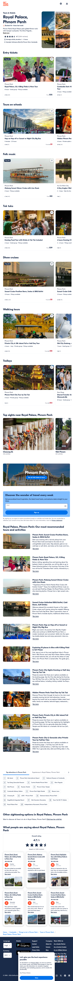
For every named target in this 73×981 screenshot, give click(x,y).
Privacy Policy (36, 950)
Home (5, 932)
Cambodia (12, 932)
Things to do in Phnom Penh (28, 932)
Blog (47, 950)
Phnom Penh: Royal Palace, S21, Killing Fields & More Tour (13, 857)
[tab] (16, 772)
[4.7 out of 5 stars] (10, 36)
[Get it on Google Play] (23, 945)
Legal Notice (35, 947)
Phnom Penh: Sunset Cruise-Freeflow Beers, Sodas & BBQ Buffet (35, 895)
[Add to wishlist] (52, 59)
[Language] (60, 3)
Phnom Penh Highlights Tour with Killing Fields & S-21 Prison (59, 857)
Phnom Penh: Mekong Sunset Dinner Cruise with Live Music (36, 857)
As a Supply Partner (59, 944)
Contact (34, 944)
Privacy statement (57, 520)
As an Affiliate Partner (60, 950)
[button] (28, 77)
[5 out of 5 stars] (13, 861)
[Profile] (67, 4)
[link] (28, 77)
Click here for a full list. (54, 819)
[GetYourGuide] (5, 3)
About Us (48, 944)
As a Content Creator (60, 947)
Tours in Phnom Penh (47, 932)
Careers (48, 947)
